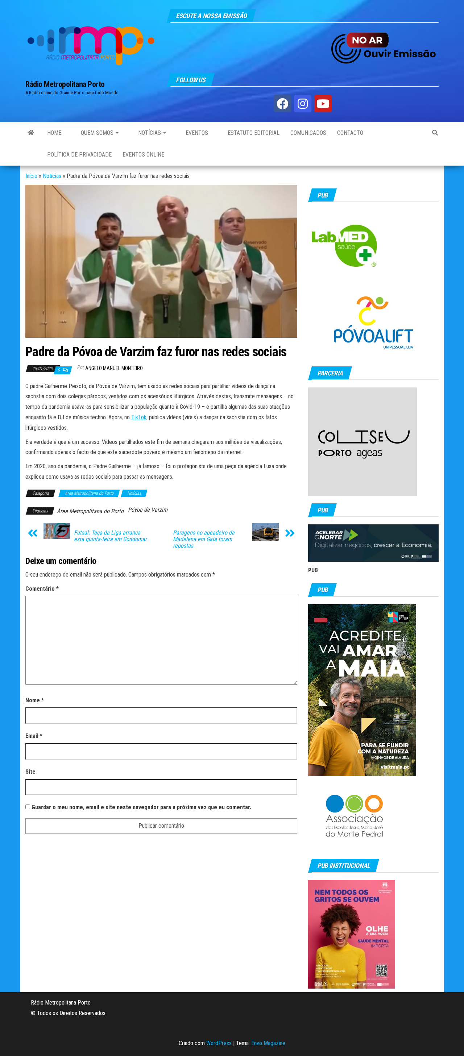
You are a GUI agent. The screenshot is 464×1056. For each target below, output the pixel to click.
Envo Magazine (268, 1043)
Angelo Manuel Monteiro (114, 368)
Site (30, 771)
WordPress (219, 1043)
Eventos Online (143, 154)
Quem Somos (97, 132)
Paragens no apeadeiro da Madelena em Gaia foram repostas (204, 539)
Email (33, 735)
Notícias (149, 132)
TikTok (138, 417)
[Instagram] (302, 103)
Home (54, 132)
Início (31, 175)
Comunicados (308, 132)
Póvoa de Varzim (147, 509)
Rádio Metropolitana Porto (65, 84)
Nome (34, 700)
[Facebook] (282, 103)
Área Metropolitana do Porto (89, 493)
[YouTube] (323, 103)
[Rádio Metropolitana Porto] (31, 133)
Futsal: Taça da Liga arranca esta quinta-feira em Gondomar (110, 535)
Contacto (350, 132)
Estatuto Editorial (252, 132)
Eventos (196, 132)
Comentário (42, 588)
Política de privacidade (79, 154)
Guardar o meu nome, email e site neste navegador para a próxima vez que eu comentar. (141, 807)
